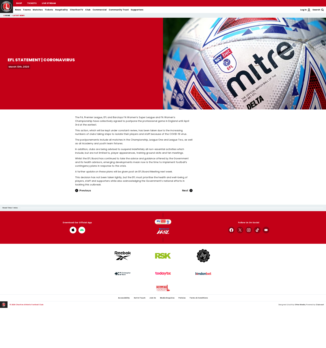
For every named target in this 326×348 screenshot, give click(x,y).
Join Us (153, 298)
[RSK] (163, 256)
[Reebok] (123, 255)
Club (87, 9)
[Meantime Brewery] (203, 256)
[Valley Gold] (163, 288)
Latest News (19, 15)
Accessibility (124, 298)
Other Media (300, 305)
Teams (27, 9)
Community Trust (119, 9)
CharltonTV (76, 9)
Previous (85, 190)
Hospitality (61, 9)
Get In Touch (139, 298)
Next (185, 190)
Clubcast (320, 305)
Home (7, 15)
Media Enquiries (167, 298)
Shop (19, 3)
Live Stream (49, 3)
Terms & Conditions (199, 298)
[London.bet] (203, 273)
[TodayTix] (163, 273)
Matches (38, 9)
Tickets (32, 3)
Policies (182, 298)
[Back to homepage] (6, 6)
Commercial (100, 9)
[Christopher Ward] (123, 273)
